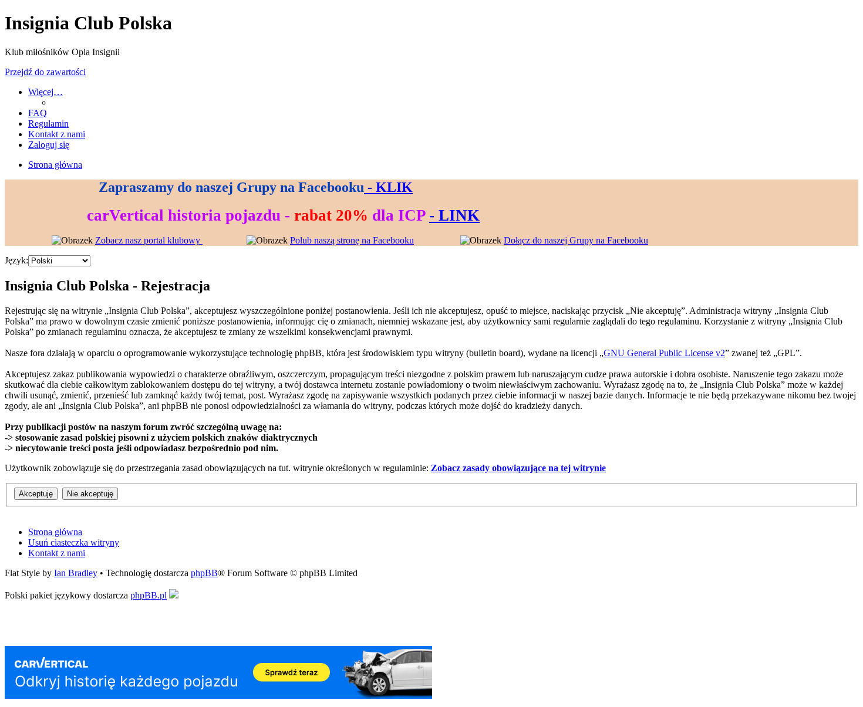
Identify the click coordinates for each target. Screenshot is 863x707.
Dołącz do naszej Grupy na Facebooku (576, 240)
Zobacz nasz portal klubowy (149, 240)
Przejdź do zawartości (45, 72)
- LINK (454, 215)
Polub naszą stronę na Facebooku (352, 240)
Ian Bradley (75, 573)
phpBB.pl (148, 595)
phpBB (204, 573)
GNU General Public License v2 (664, 353)
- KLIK (388, 187)
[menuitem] (37, 113)
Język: (16, 260)
